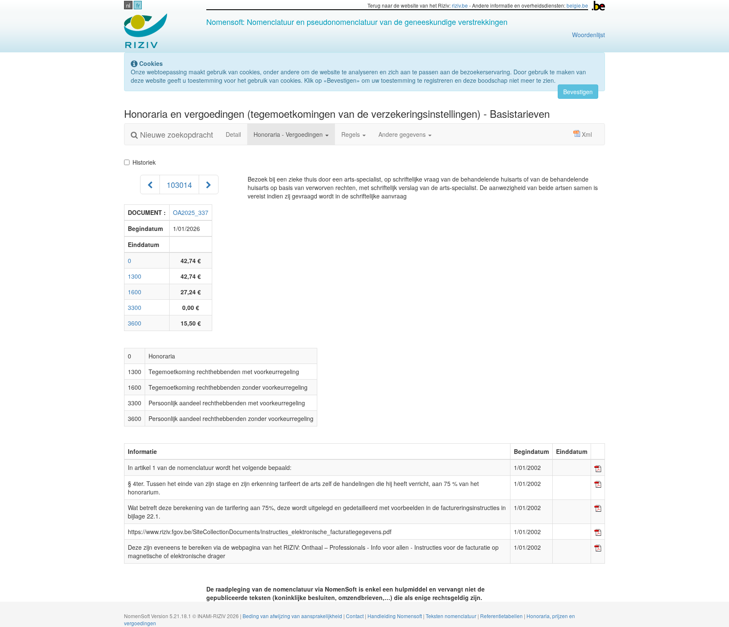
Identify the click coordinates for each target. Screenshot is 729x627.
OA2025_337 (190, 212)
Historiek (145, 162)
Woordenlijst (588, 34)
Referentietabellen (502, 615)
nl (128, 5)
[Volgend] (209, 184)
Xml (587, 134)
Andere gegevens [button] (402, 134)
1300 (134, 276)
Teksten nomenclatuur (452, 615)
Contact (355, 615)
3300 (134, 307)
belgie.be (577, 5)
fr (138, 5)
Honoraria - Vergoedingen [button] (289, 134)
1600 (134, 292)
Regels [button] (351, 134)
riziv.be (460, 5)
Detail (233, 134)
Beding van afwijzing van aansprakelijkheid (293, 615)
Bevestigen (578, 91)
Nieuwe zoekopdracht (175, 134)
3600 (134, 323)
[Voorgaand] (150, 184)
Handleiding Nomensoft (395, 615)
